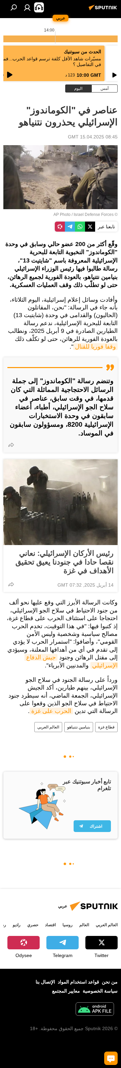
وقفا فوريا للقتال (95, 346)
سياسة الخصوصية (100, 991)
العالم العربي (48, 727)
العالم (84, 925)
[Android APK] (95, 1009)
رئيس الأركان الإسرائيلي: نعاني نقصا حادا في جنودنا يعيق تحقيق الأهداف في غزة (64, 562)
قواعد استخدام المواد (78, 982)
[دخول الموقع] (27, 7)
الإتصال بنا (45, 982)
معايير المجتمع (66, 991)
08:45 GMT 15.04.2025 (93, 136)
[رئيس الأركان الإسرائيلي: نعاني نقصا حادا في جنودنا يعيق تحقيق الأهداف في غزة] (60, 502)
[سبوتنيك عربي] (104, 10)
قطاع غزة (106, 727)
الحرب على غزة (51, 711)
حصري (32, 925)
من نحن (110, 982)
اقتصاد (50, 925)
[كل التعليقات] (111, 1058)
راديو (17, 925)
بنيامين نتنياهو (78, 727)
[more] (11, 445)
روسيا (68, 925)
